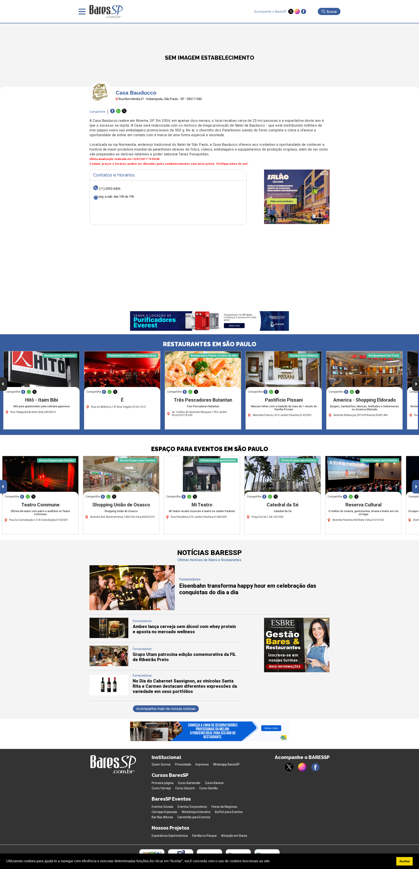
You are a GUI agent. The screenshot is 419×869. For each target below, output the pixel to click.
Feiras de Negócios (224, 806)
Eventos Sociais (162, 806)
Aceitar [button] (404, 861)
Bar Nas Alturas (162, 817)
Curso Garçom (185, 788)
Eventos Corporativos (192, 806)
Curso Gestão (208, 788)
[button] (272, 861)
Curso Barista (214, 783)
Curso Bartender (189, 783)
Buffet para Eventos (229, 812)
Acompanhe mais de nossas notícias (166, 709)
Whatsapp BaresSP (226, 764)
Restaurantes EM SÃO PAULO (209, 344)
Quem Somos (161, 764)
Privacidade (183, 764)
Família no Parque (204, 835)
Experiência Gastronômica (170, 835)
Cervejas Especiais (164, 812)
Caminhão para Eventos (193, 817)
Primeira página (162, 783)
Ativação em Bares (234, 835)
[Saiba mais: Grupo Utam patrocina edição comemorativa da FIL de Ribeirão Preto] (108, 665)
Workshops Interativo (196, 812)
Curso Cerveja (161, 788)
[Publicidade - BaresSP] (297, 197)
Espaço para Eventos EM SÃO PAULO (209, 449)
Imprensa (202, 764)
